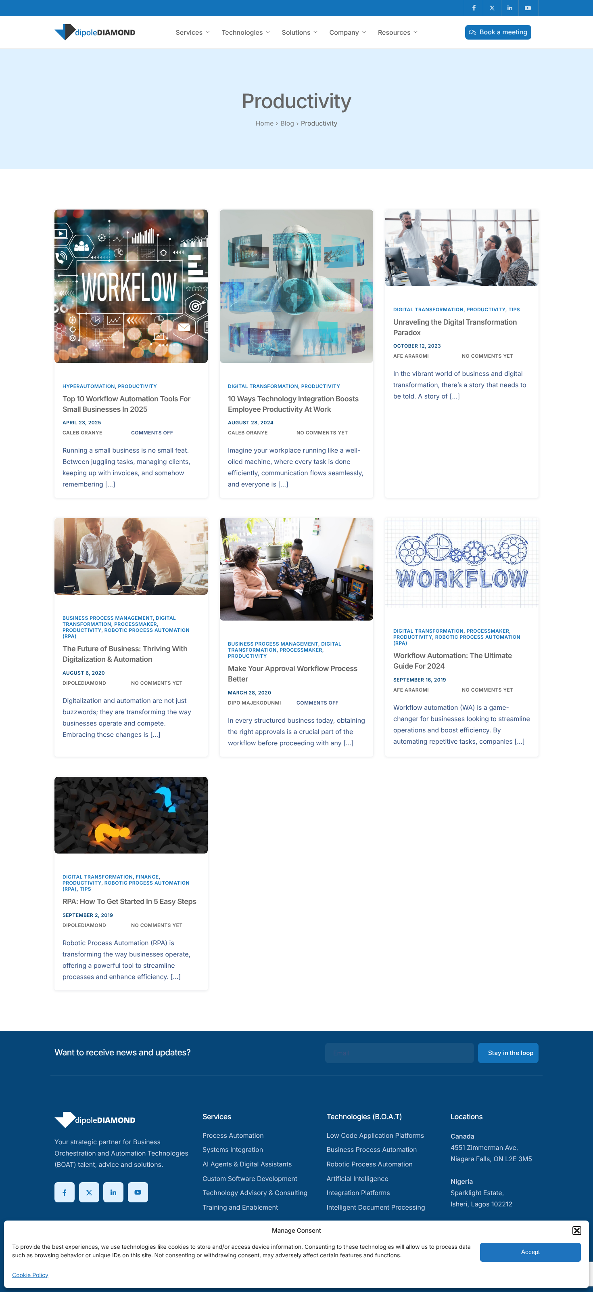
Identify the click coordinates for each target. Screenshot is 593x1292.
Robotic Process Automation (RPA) (456, 640)
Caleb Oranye (82, 433)
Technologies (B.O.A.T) (364, 1117)
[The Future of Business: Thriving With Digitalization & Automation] (131, 556)
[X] (89, 1192)
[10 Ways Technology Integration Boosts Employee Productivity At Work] (296, 285)
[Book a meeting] (498, 32)
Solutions (296, 32)
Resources (394, 32)
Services (189, 32)
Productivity (137, 386)
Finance (147, 877)
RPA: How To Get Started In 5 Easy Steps (129, 902)
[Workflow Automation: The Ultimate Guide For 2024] (462, 562)
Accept (530, 1251)
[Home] (94, 32)
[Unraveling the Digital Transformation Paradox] (462, 247)
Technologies (242, 32)
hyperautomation (89, 386)
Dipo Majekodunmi (254, 703)
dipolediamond (84, 683)
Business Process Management (108, 618)
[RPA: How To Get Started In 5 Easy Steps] (131, 814)
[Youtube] (138, 1192)
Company (344, 32)
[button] (577, 1231)
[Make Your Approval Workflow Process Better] (296, 569)
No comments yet (322, 433)
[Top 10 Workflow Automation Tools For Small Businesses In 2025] (131, 285)
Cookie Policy (30, 1275)
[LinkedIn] (113, 1192)
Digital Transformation (263, 386)
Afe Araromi (411, 356)
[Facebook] (64, 1192)
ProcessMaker (135, 624)
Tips (514, 309)
